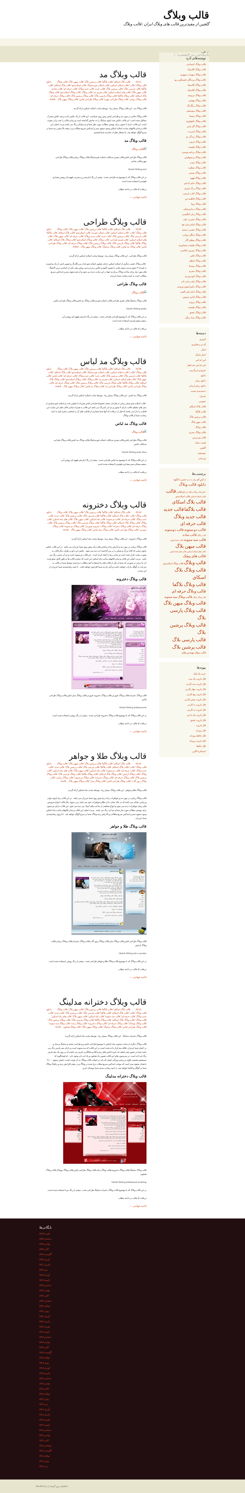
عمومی (202, 401)
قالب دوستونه (174, 530)
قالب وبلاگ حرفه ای (60, 95)
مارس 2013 (44, 1414)
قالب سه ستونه (112, 1016)
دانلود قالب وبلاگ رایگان (197, 492)
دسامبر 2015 (45, 1285)
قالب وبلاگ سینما (197, 115)
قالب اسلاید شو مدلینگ (98, 85)
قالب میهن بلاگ (76, 81)
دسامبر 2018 (45, 1238)
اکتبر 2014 (44, 1347)
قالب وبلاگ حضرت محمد (194, 229)
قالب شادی (57, 88)
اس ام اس (201, 359)
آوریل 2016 (44, 1274)
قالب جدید (100, 88)
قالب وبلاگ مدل (98, 781)
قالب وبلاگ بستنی (197, 172)
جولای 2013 (44, 1393)
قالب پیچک (200, 652)
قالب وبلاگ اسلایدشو (70, 92)
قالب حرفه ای (70, 88)
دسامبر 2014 (45, 1336)
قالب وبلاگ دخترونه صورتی (98, 526)
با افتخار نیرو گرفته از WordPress (52, 1486)
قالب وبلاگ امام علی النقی (193, 291)
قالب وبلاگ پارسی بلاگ (105, 95)
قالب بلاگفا (107, 81)
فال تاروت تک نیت (197, 678)
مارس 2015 (44, 1321)
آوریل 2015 (44, 1316)
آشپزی (202, 339)
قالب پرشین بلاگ (93, 81)
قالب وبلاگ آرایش (131, 774)
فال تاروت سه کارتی (196, 683)
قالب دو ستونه (113, 519)
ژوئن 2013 (44, 1398)
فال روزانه (201, 730)
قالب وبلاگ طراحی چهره (116, 99)
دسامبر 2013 (45, 1378)
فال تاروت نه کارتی (196, 704)
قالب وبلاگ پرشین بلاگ (82, 95)
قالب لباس (57, 375)
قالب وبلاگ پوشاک (137, 1023)
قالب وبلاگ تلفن (198, 255)
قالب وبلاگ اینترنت (197, 131)
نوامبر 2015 (44, 1290)
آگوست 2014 (45, 1352)
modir (66, 529)
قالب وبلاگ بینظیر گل (195, 239)
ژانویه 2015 (44, 1331)
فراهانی (180, 491)
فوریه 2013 (44, 1419)
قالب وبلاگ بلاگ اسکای (65, 239)
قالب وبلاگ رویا (198, 203)
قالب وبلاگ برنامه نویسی (194, 152)
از (205, 479)
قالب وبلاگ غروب (197, 141)
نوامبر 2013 (44, 1383)
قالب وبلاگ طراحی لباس (91, 99)
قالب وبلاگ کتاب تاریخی (194, 193)
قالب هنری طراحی (119, 239)
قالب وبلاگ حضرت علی (194, 219)
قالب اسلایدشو (79, 85)
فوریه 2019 (44, 1233)
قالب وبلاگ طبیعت (197, 146)
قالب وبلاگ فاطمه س (195, 198)
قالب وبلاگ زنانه (79, 1023)
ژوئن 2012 (44, 1460)
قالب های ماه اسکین (62, 519)
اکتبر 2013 (44, 1388)
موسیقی (202, 452)
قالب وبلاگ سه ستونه (59, 1023)
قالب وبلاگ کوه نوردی (195, 276)
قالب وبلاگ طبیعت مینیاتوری (192, 245)
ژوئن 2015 (44, 1311)
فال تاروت (201, 725)
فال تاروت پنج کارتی (196, 694)
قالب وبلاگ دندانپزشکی (194, 208)
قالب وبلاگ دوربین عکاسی (193, 250)
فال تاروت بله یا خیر (196, 714)
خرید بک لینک (199, 673)
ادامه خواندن (138, 197)
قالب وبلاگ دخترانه (122, 526)
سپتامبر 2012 (45, 1445)
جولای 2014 (44, 1357)
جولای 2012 (44, 1455)
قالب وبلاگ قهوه (198, 177)
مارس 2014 (44, 1373)
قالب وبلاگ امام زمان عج (194, 224)
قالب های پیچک (194, 556)
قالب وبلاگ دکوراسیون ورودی (191, 286)
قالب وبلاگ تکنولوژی (196, 121)
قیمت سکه (200, 442)
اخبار (203, 349)
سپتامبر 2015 (45, 1300)
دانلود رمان (200, 380)
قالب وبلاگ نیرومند (197, 95)
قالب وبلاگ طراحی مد (116, 386)
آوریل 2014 (44, 1367)
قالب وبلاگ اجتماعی (196, 64)
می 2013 (43, 1404)
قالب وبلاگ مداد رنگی (195, 317)
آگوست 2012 (45, 1450)
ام (198, 479)
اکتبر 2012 (44, 1440)
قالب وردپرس (199, 437)
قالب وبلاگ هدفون (72, 1026)
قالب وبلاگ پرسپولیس (195, 157)
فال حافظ (201, 746)
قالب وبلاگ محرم (197, 271)
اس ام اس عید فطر (196, 365)
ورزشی (202, 458)
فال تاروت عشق (198, 720)
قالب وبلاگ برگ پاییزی (195, 188)
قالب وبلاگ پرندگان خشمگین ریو (190, 79)
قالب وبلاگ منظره (197, 167)
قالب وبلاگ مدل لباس (103, 529)
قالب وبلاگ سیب (198, 162)
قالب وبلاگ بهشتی (197, 100)
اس (202, 479)
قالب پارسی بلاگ (132, 88)
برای (194, 479)
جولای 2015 (44, 1305)
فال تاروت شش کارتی (195, 699)
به (191, 479)
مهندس (190, 652)
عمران (203, 396)
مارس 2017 (44, 1264)
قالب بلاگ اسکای (122, 81)
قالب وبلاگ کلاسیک (196, 69)
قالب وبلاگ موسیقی (196, 110)
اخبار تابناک (200, 354)
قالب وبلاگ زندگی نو (196, 136)
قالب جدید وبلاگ (86, 88)
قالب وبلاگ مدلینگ (111, 246)
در (186, 491)
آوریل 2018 (44, 1259)
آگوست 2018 (45, 1254)
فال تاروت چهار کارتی (195, 689)
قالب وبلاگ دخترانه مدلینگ (102, 1001)
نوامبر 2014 (44, 1342)
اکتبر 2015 (44, 1295)
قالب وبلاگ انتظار (197, 260)
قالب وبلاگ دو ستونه (74, 526)
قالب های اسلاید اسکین (119, 92)
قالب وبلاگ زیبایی (138, 99)
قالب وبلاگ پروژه (197, 302)
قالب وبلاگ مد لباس (131, 246)
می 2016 (43, 1269)
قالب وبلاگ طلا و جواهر (107, 755)
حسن (183, 479)
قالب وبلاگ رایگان (199, 597)
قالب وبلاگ (62, 81)
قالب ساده (190, 535)
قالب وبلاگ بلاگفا (126, 95)
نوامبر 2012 (44, 1435)
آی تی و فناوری (198, 344)
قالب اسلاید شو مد (100, 232)
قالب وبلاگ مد (122, 74)
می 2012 (43, 1466)
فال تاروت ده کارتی (196, 709)
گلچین (203, 447)
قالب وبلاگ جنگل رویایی (194, 234)
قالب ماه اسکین (97, 519)
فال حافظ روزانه (198, 735)
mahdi (53, 99)
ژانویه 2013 (44, 1424)
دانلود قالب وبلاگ (192, 484)
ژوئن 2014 (44, 1362)
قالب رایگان (201, 535)
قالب (132, 85)
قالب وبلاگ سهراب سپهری (193, 74)
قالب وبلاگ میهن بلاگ (68, 99)
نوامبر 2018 (44, 1243)
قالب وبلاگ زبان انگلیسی (194, 214)
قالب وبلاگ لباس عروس (194, 296)
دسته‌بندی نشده (198, 390)
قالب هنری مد (100, 92)
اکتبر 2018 (44, 1249)
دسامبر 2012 (45, 1429)
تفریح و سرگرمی (197, 370)
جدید (188, 480)
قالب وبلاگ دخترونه (114, 504)
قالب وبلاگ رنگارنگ (196, 105)
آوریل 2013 (44, 1409)
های (184, 652)
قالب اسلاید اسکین (119, 85)
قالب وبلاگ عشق (197, 312)
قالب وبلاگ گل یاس (196, 126)
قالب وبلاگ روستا (197, 265)
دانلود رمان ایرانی (197, 385)
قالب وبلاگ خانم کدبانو (195, 183)
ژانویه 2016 (44, 1280)
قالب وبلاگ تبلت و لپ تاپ (193, 281)
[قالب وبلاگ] (139, 148)
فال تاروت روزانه (197, 740)
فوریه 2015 (44, 1326)
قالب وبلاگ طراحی (114, 221)
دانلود (203, 375)
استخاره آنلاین (199, 751)
